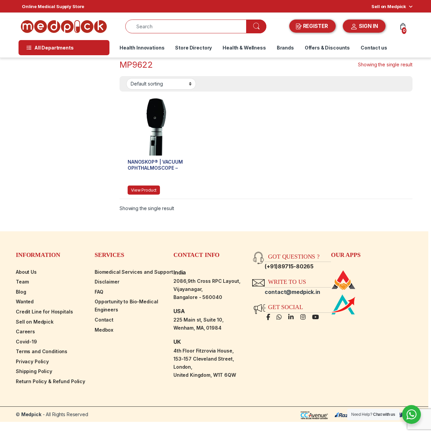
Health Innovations (142, 48)
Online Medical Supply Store (53, 6)
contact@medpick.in (292, 292)
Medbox (104, 330)
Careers (25, 331)
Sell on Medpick (388, 6)
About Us (26, 272)
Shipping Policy (34, 371)
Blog (21, 292)
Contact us (374, 48)
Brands (285, 48)
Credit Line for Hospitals (44, 311)
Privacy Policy (32, 361)
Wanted (25, 301)
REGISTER (315, 26)
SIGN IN (368, 26)
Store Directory (193, 48)
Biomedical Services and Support (134, 272)
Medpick (31, 414)
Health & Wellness (244, 48)
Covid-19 (26, 341)
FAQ (99, 292)
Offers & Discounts (327, 48)
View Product (144, 190)
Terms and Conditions (41, 351)
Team (22, 282)
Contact (104, 320)
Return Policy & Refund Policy (50, 381)
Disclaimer (107, 282)
